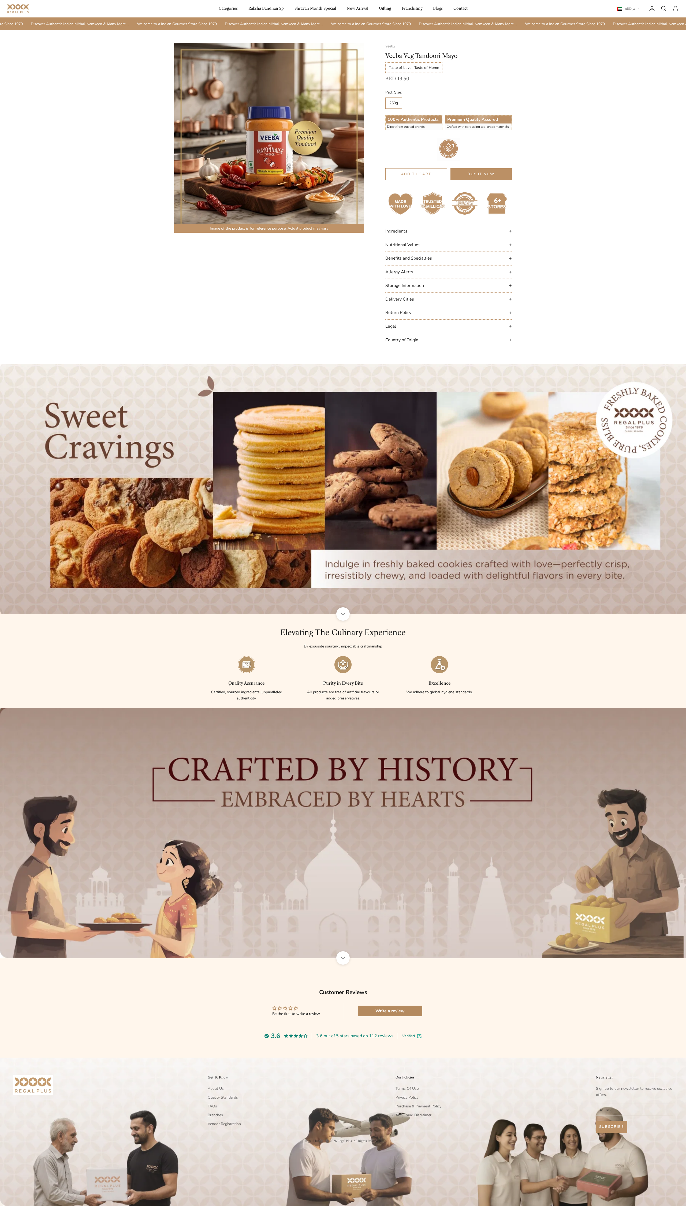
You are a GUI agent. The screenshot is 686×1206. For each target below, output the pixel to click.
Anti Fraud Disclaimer (413, 1115)
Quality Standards (223, 1097)
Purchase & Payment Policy (418, 1106)
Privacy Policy (407, 1097)
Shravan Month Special (315, 8)
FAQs (212, 1106)
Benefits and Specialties (448, 258)
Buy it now (481, 174)
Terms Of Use (407, 1088)
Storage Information (448, 285)
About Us (216, 1088)
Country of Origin (448, 339)
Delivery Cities (448, 299)
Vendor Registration (224, 1123)
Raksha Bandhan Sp (266, 8)
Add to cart (416, 174)
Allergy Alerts (448, 272)
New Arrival (357, 8)
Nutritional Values (448, 244)
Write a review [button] (390, 1011)
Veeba (390, 46)
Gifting (385, 8)
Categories (228, 8)
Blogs (438, 8)
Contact (460, 8)
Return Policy (448, 312)
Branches (215, 1115)
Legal (448, 326)
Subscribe (611, 1126)
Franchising (412, 8)
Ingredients (448, 231)
